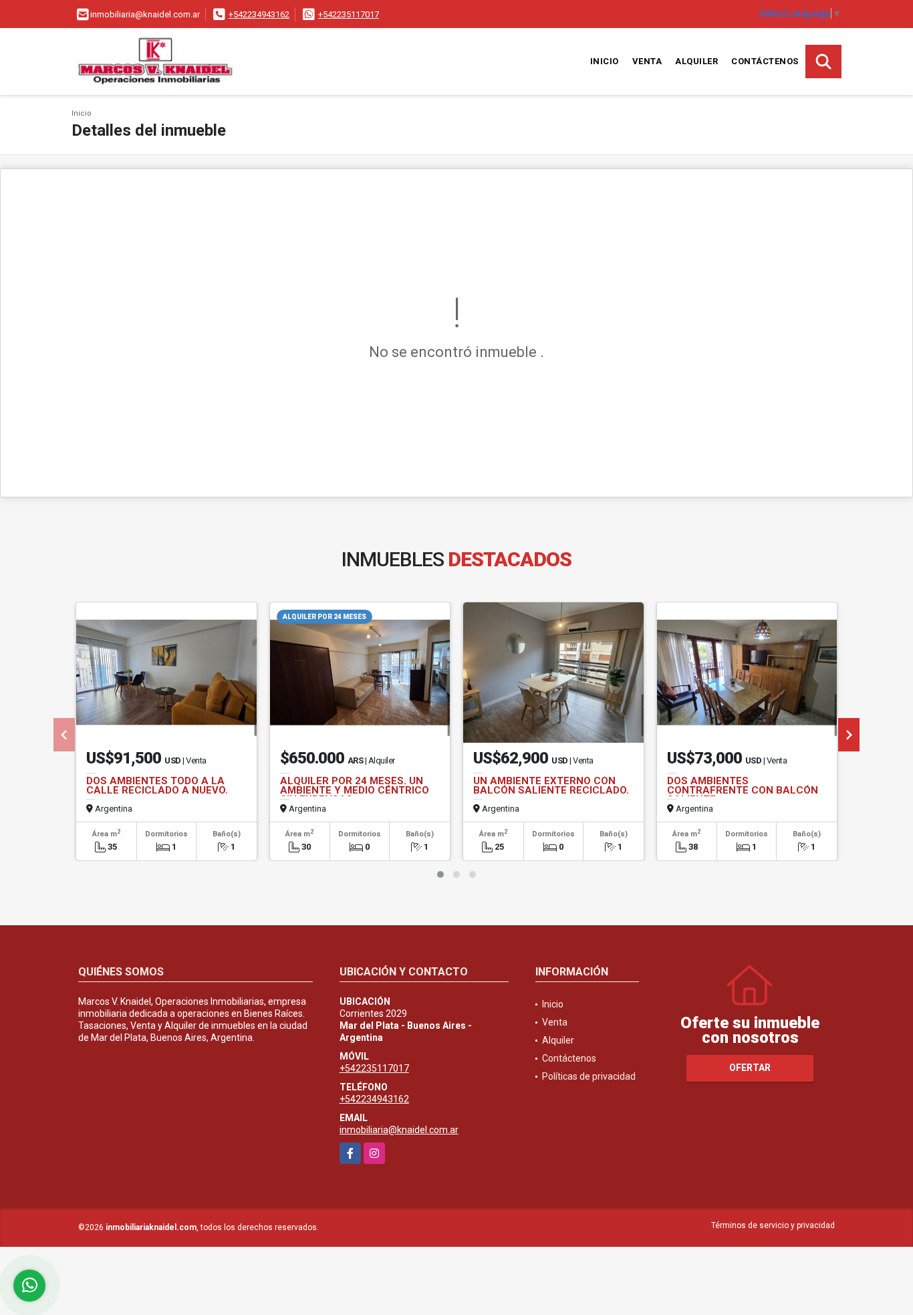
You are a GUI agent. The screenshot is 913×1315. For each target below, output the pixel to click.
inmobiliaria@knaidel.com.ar (399, 1129)
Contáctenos (765, 61)
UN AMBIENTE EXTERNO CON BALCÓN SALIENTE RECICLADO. (551, 785)
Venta (647, 61)
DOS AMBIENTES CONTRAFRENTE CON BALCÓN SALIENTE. (742, 790)
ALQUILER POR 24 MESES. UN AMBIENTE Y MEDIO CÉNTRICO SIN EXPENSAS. (354, 790)
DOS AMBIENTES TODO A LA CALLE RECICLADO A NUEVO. (157, 785)
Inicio (604, 61)
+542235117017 (348, 14)
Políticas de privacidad (589, 1076)
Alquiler (696, 61)
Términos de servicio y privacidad (773, 1225)
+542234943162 (259, 14)
